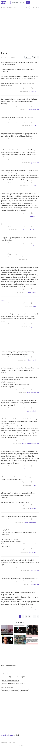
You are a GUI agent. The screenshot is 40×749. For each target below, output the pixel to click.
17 (35, 57)
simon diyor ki (32, 360)
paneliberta (32, 109)
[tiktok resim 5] (20, 639)
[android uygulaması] (19, 746)
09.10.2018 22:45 (17, 443)
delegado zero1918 (30, 522)
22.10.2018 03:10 (21, 610)
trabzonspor (24, 690)
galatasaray (5, 690)
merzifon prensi (31, 610)
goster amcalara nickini (29, 443)
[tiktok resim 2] (20, 630)
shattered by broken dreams (27, 469)
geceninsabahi (31, 411)
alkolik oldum (32, 260)
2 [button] (25, 213)
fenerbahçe (14, 690)
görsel (3, 300)
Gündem (9, 7)
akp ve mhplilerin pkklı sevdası (10, 680)
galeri (13, 57)
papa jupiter (32, 216)
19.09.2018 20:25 (25, 163)
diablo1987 (32, 552)
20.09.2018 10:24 (13, 230)
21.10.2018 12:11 (27, 485)
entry (4, 57)
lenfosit (33, 126)
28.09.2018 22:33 (22, 360)
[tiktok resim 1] (7, 630)
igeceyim (33, 508)
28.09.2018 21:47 (25, 327)
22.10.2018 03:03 (25, 570)
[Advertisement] (20, 30)
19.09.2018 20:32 (24, 186)
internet (10, 735)
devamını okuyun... (7, 86)
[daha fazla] (36, 2)
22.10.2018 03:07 (26, 584)
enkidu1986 (32, 186)
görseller (19, 622)
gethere (33, 163)
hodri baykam (32, 246)
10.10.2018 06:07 (13, 469)
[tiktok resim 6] (32, 639)
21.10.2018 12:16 (25, 508)
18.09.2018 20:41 (24, 109)
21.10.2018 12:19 (24, 552)
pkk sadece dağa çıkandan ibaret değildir (13, 677)
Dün (15, 7)
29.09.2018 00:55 (22, 392)
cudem (34, 142)
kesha (7, 224)
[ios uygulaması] (22, 746)
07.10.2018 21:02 (22, 411)
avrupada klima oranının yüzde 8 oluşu (12, 683)
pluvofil (33, 584)
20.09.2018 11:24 (23, 260)
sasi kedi (33, 571)
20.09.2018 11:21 (22, 246)
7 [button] (25, 88)
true (34, 306)
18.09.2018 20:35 (24, 91)
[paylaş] (32, 88)
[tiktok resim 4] (7, 639)
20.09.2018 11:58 (21, 292)
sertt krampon (31, 392)
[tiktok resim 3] (32, 630)
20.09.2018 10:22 (23, 216)
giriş (27, 7)
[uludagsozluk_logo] (3, 2)
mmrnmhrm (32, 91)
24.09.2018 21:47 (28, 306)
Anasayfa (4, 735)
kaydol (35, 7)
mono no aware (31, 292)
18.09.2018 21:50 (26, 126)
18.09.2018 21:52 (26, 142)
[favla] (23, 88)
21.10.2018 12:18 (19, 522)
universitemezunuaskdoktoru (27, 230)
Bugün (3, 7)
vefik (34, 485)
